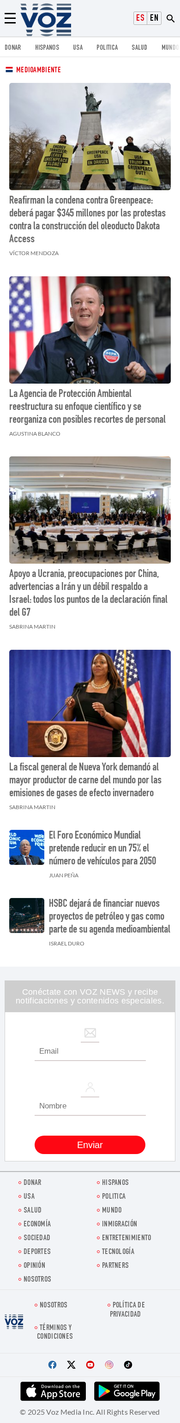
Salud (140, 48)
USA (78, 48)
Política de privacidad (127, 1310)
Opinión (34, 1266)
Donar (13, 48)
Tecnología (118, 1252)
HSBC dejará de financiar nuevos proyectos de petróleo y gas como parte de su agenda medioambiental (109, 917)
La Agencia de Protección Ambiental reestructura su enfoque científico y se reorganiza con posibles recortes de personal (87, 407)
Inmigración (119, 1225)
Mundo (171, 48)
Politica (107, 48)
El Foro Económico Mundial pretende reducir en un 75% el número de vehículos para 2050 (102, 849)
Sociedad (37, 1238)
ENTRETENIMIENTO (126, 1238)
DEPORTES (37, 1252)
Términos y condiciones (55, 1332)
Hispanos (47, 48)
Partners (115, 1266)
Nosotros (37, 1280)
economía (37, 1225)
